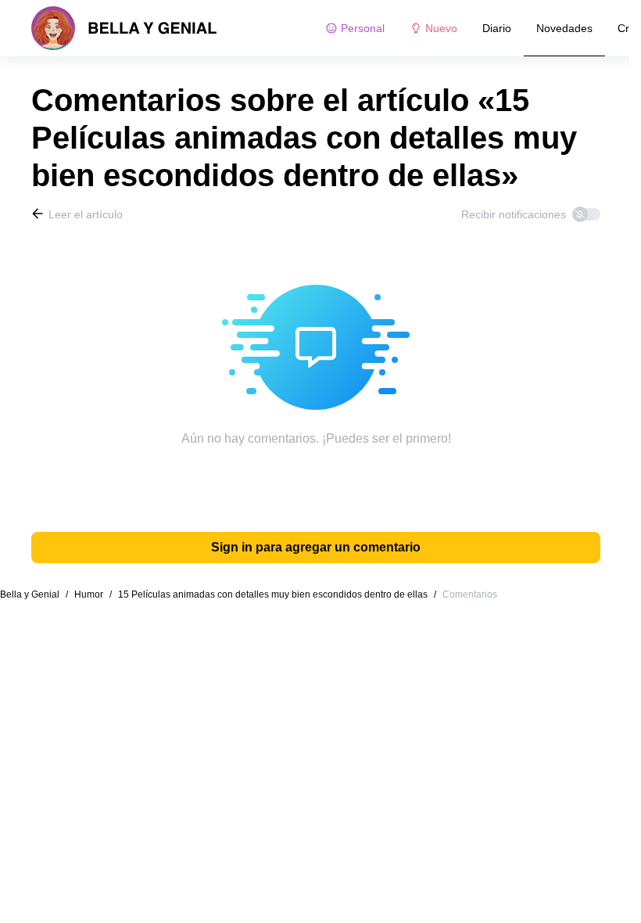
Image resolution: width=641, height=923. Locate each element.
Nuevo (441, 28)
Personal (363, 28)
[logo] (124, 28)
